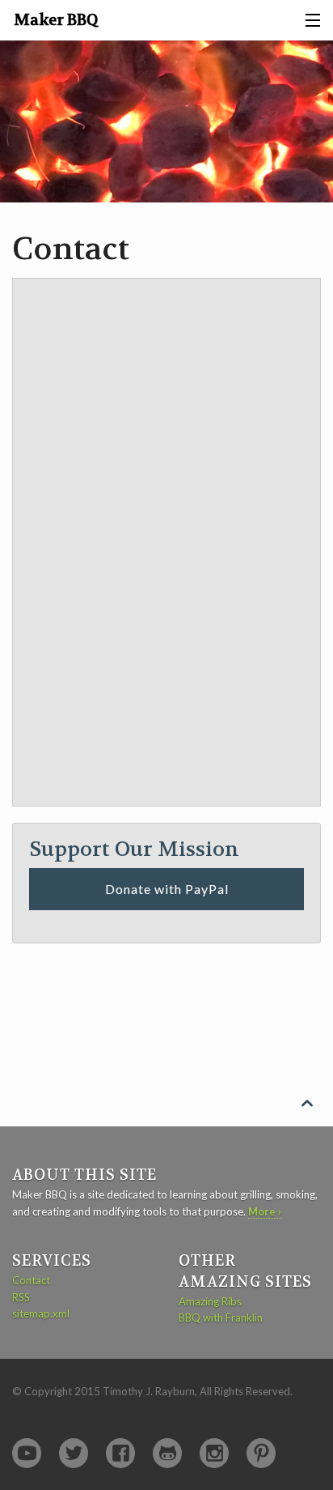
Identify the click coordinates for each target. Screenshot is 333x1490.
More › (264, 1211)
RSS (21, 1297)
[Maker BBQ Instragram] (214, 1453)
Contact (31, 1280)
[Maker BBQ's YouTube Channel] (26, 1453)
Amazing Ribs (210, 1301)
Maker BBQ (56, 20)
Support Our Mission (134, 849)
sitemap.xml (41, 1313)
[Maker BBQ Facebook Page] (120, 1453)
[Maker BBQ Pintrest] (261, 1453)
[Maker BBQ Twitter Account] (73, 1453)
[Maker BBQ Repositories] (167, 1453)
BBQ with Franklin (221, 1317)
